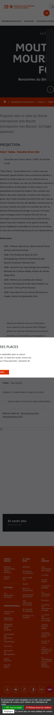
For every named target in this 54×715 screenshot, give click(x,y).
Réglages (8, 711)
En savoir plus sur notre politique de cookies (33, 711)
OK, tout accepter (14, 707)
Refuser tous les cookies (39, 707)
